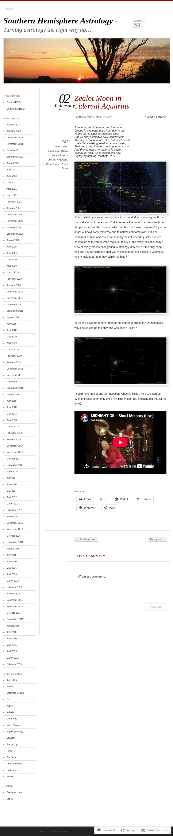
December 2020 (15, 214)
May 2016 (12, 568)
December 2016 (15, 523)
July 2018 (11, 401)
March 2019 (13, 349)
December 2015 (15, 600)
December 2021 (15, 137)
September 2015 (15, 619)
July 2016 (11, 555)
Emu (9, 699)
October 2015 (14, 613)
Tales (9, 750)
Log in (10, 799)
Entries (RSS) (14, 102)
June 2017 (12, 484)
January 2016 (14, 593)
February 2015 (14, 664)
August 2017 (13, 471)
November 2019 (15, 298)
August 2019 (13, 317)
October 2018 (14, 381)
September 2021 (15, 156)
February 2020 (14, 278)
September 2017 (15, 465)
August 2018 (13, 394)
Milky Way (12, 718)
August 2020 (13, 240)
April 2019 (12, 343)
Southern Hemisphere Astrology (58, 20)
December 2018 (15, 368)
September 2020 (15, 233)
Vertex (10, 776)
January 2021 (14, 208)
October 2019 (14, 304)
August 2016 (13, 548)
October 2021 (14, 150)
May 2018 (12, 413)
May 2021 (12, 182)
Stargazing (12, 744)
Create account (14, 792)
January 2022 (14, 131)
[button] (120, 187)
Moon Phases (103, 117)
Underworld (12, 770)
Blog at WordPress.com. (54, 831)
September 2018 (15, 388)
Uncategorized (14, 763)
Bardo (10, 686)
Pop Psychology (15, 731)
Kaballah (11, 712)
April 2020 (12, 266)
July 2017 (11, 478)
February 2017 (14, 510)
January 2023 (14, 124)
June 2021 (12, 176)
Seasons (11, 738)
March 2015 (13, 658)
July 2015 (11, 632)
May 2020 (12, 259)
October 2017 (14, 458)
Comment (155, 607)
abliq (89, 117)
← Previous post (86, 539)
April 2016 (12, 574)
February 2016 (14, 587)
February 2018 (14, 433)
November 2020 (15, 221)
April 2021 (12, 189)
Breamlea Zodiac (15, 693)
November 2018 (15, 375)
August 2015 (13, 625)
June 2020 (12, 253)
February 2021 (14, 201)
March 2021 (13, 195)
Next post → (157, 539)
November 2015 (15, 606)
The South (12, 757)
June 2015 (12, 638)
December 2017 (15, 446)
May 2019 (12, 336)
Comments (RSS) (16, 108)
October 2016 (14, 535)
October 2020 (14, 227)
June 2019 (12, 330)
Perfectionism (53, 164)
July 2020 (11, 246)
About (9, 9)
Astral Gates (13, 680)
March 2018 (13, 426)
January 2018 (14, 439)
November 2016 (15, 529)
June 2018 (12, 407)
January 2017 (14, 516)
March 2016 (13, 580)
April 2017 (12, 497)
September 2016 (15, 542)
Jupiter (10, 705)
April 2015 (12, 651)
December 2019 (15, 291)
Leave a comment (156, 117)
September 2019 (15, 311)
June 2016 (12, 561)
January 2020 (14, 285)
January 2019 (14, 362)
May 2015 (12, 645)
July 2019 (11, 323)
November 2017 (15, 452)
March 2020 (13, 272)
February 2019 (14, 356)
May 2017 (12, 490)
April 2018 (12, 420)
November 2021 (15, 144)
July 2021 (11, 169)
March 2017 (13, 503)
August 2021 (13, 163)
